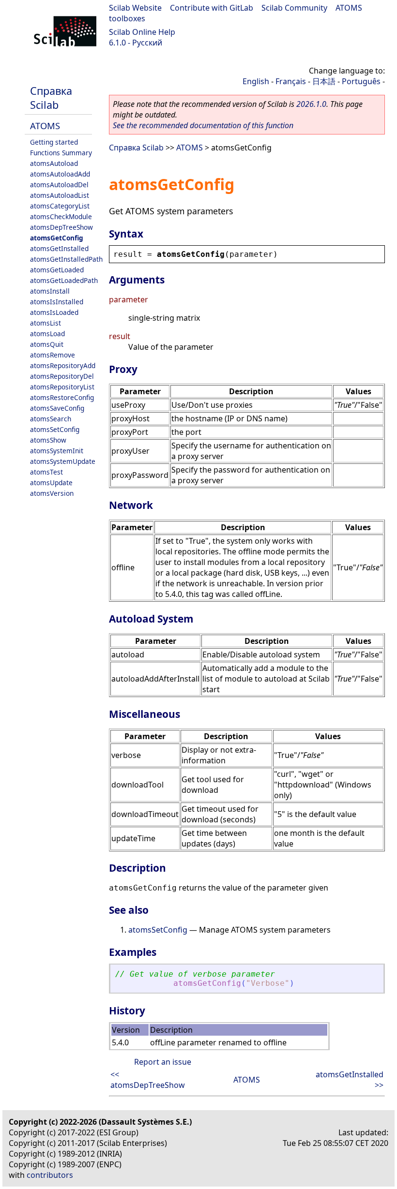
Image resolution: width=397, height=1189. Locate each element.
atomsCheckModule (61, 216)
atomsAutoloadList (59, 195)
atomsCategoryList (60, 205)
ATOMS (45, 125)
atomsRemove (52, 354)
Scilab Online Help (142, 32)
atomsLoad (47, 333)
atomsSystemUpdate (62, 461)
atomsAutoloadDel (59, 184)
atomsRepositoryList (62, 386)
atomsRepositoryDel (62, 376)
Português (361, 81)
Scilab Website (135, 7)
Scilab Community (294, 7)
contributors (50, 1175)
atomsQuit (46, 344)
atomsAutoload (54, 163)
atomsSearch (50, 418)
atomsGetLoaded (57, 269)
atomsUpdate (51, 482)
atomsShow (48, 440)
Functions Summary (61, 152)
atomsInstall (50, 291)
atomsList (45, 322)
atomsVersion (52, 493)
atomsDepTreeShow (61, 227)
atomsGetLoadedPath (64, 280)
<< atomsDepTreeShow (147, 1079)
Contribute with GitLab (211, 7)
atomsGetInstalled (59, 248)
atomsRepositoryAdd (62, 365)
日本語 (324, 81)
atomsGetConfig (56, 237)
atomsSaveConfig (57, 408)
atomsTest (46, 471)
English (256, 81)
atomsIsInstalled (56, 301)
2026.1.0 (311, 104)
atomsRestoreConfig (62, 397)
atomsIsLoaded (54, 312)
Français (290, 81)
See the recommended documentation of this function (203, 125)
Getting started (54, 142)
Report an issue (162, 1061)
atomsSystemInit (56, 450)
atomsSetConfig (54, 429)
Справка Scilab (51, 98)
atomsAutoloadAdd (60, 173)
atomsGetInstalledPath (66, 259)
